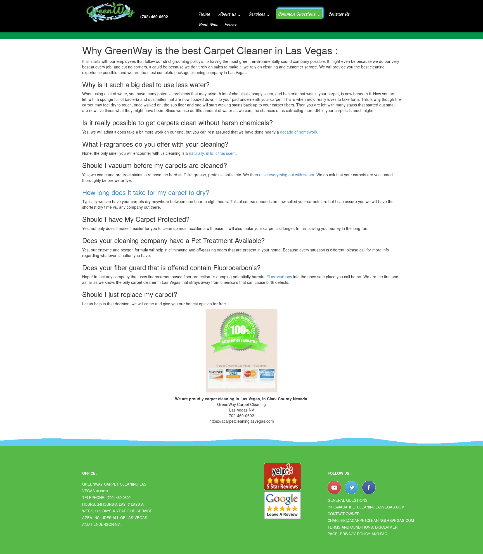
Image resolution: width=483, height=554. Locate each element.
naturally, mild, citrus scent (212, 153)
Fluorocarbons (279, 276)
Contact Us (339, 14)
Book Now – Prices (217, 24)
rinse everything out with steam (286, 174)
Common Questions (297, 14)
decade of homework (298, 132)
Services (258, 14)
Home (204, 14)
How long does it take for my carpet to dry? (145, 192)
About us (228, 14)
